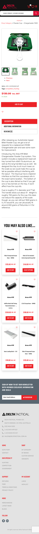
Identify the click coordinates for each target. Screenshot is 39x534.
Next (8, 80)
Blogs (4, 509)
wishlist (25, 484)
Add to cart (19, 104)
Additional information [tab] (12, 126)
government (7, 469)
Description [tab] (8, 121)
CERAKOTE (25, 459)
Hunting (16, 89)
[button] (36, 6)
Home (19, 20)
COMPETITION (6, 465)
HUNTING (5, 462)
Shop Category (6, 23)
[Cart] (29, 7)
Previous (9, 78)
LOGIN (24, 481)
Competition (9, 89)
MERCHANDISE (7, 503)
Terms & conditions (9, 487)
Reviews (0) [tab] (8, 131)
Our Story (6, 450)
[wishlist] (32, 7)
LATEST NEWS (6, 506)
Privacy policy (7, 490)
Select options (28, 270)
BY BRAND (25, 453)
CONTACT (5, 453)
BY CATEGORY (26, 450)
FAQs (4, 484)
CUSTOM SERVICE (28, 456)
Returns (5, 481)
